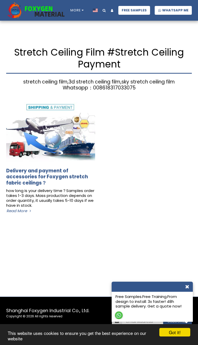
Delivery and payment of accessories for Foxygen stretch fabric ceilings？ (47, 176)
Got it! (175, 332)
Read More (17, 211)
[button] (104, 10)
